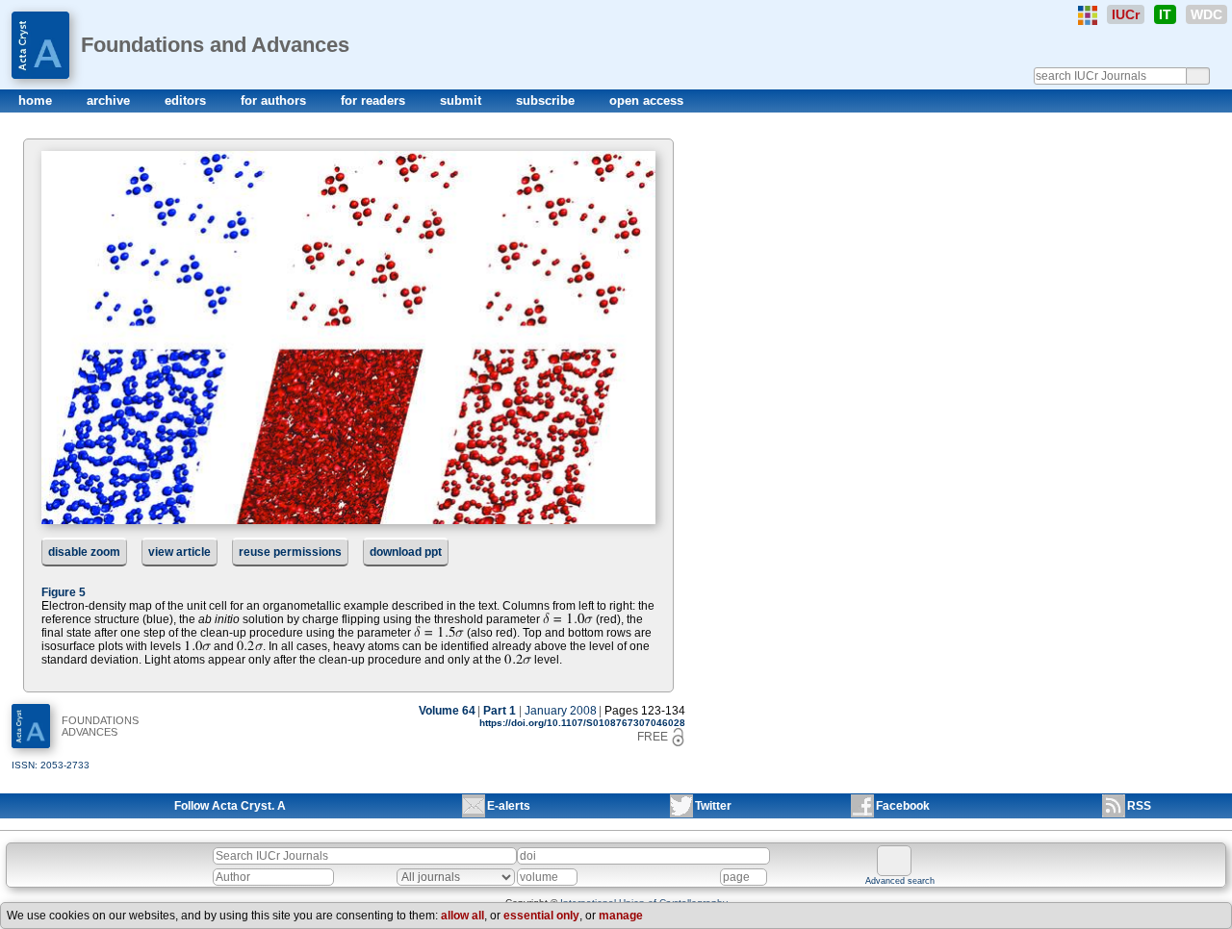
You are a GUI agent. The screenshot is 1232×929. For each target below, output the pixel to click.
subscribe (547, 100)
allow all (462, 915)
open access (646, 100)
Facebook (903, 806)
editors (187, 100)
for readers (375, 100)
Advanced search (900, 881)
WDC (1206, 14)
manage (621, 915)
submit (462, 100)
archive (110, 100)
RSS (1139, 806)
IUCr (1126, 14)
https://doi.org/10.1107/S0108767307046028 (582, 722)
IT (1165, 14)
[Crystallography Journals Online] (1087, 15)
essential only (541, 915)
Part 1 (499, 710)
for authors (275, 100)
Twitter (713, 806)
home (37, 100)
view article (179, 552)
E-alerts (508, 806)
